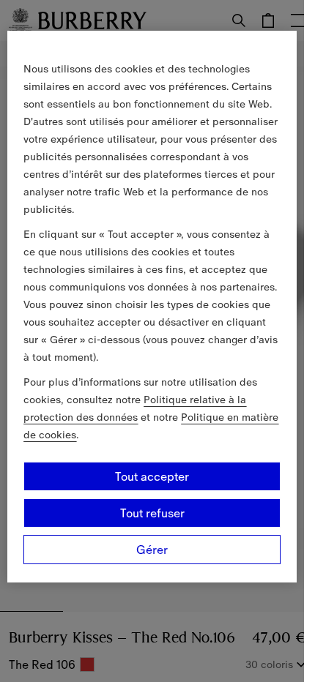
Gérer (152, 549)
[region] (151, 306)
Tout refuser (152, 513)
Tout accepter (152, 476)
